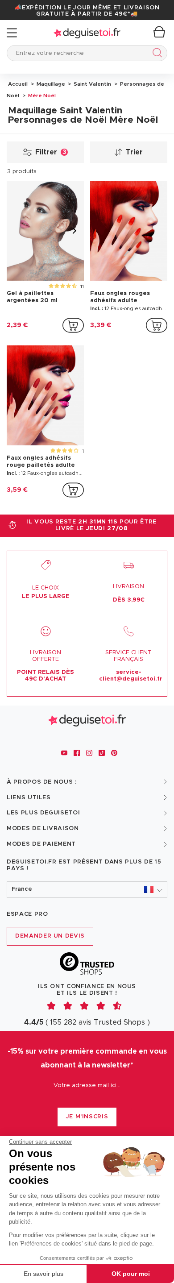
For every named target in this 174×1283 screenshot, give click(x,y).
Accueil (18, 84)
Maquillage (50, 84)
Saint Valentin (91, 84)
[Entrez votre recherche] (155, 54)
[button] (87, 889)
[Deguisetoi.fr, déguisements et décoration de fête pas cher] (87, 32)
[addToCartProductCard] (73, 325)
